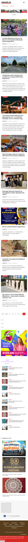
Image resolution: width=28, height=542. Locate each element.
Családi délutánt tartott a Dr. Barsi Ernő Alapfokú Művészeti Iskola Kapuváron (12, 39)
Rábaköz (10, 366)
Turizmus (23, 524)
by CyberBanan (23, 534)
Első (3, 314)
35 (10, 314)
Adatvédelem (14, 523)
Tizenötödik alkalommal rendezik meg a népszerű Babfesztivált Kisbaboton (16, 388)
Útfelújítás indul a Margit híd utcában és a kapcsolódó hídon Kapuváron (12, 76)
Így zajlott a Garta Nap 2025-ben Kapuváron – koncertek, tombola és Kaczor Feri (13, 296)
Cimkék (5, 524)
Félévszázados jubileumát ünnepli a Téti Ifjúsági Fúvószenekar (16, 375)
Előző (6, 314)
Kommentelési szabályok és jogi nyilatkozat (14, 526)
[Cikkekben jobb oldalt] (14, 343)
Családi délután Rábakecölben (14, 393)
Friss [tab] (8, 360)
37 (15, 314)
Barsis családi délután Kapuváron (13, 227)
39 (21, 314)
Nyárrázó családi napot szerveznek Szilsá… (13, 454)
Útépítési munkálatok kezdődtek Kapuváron (13, 259)
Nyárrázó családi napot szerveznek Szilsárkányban (15, 368)
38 (18, 314)
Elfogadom (2, 541)
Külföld (16, 524)
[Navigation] (23, 2)
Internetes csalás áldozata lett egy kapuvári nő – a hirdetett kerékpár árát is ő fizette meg (12, 117)
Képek (10, 524)
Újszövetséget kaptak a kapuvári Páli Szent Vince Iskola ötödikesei (13, 155)
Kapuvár (5, 19)
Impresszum (6, 523)
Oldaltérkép (22, 523)
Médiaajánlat (14, 527)
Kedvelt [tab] (8, 363)
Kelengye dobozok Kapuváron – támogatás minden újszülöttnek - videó (13, 192)
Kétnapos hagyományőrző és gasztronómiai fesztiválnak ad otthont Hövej (17, 381)
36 (12, 314)
